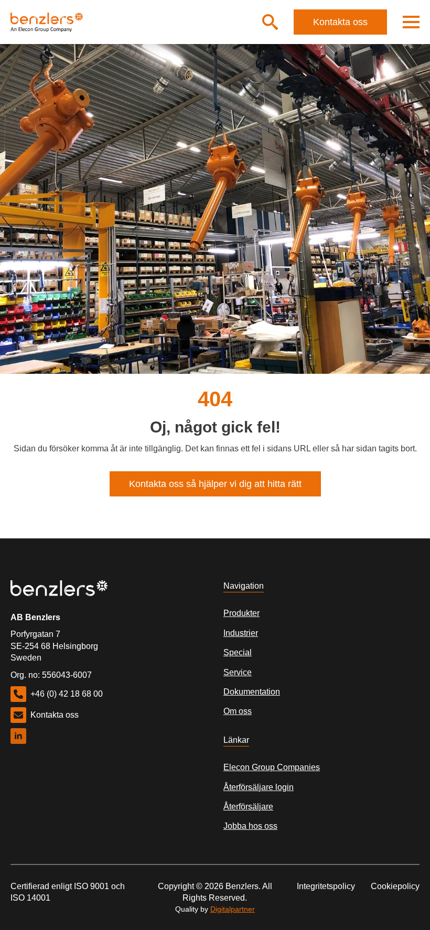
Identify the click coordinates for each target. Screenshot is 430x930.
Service (237, 672)
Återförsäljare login (258, 787)
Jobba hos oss (250, 825)
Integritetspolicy (326, 886)
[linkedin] (18, 736)
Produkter (241, 613)
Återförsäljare (248, 806)
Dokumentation (251, 691)
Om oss (237, 711)
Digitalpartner (232, 909)
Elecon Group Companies (271, 767)
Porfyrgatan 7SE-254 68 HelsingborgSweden (54, 646)
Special (237, 652)
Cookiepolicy (395, 886)
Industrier (240, 633)
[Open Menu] (411, 22)
